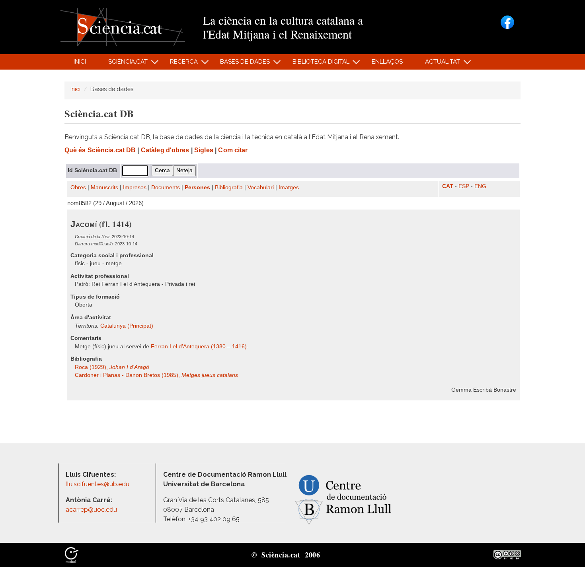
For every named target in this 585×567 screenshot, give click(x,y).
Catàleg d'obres (165, 150)
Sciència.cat (123, 64)
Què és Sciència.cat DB (100, 150)
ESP (463, 186)
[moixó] (71, 554)
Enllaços (387, 61)
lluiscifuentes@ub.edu (98, 484)
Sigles (203, 150)
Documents (165, 187)
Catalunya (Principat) (126, 326)
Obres (78, 187)
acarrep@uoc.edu (91, 509)
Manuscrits (104, 187)
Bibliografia (229, 187)
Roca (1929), (112, 367)
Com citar (233, 150)
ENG (480, 186)
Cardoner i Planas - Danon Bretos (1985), (156, 375)
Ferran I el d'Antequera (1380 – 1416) (199, 347)
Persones (197, 187)
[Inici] (122, 26)
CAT (447, 186)
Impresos (134, 187)
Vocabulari (261, 187)
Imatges (289, 187)
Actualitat (438, 64)
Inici (80, 61)
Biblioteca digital (316, 64)
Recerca (179, 64)
